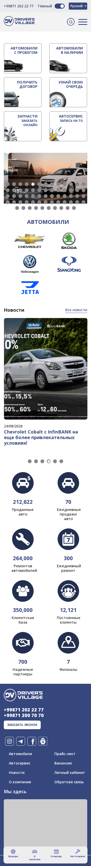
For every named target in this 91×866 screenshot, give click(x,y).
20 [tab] (46, 190)
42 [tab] (20, 202)
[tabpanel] (45, 178)
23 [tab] (64, 190)
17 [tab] (27, 190)
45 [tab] (39, 202)
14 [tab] (8, 190)
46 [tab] (46, 202)
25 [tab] (77, 190)
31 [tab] (33, 196)
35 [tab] (58, 196)
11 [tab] (71, 184)
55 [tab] (30, 208)
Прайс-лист (65, 753)
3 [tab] (20, 184)
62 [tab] (74, 208)
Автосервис (19, 763)
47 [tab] (52, 202)
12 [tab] (77, 184)
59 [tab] (55, 208)
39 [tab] (83, 196)
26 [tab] (83, 190)
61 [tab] (68, 208)
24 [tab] (71, 190)
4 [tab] (27, 184)
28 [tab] (14, 196)
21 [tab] (52, 190)
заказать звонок (22, 725)
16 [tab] (20, 190)
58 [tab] (49, 208)
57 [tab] (42, 208)
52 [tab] (83, 202)
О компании (20, 781)
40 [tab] (8, 202)
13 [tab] (83, 184)
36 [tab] (64, 196)
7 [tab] (46, 184)
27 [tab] (8, 196)
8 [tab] (52, 184)
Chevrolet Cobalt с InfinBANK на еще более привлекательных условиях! (41, 437)
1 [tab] (8, 184)
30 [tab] (27, 196)
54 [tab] (23, 208)
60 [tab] (61, 208)
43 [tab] (27, 202)
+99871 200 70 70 (24, 715)
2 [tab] (14, 184)
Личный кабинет (69, 772)
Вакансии (63, 763)
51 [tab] (77, 202)
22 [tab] (58, 190)
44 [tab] (33, 202)
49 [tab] (64, 202)
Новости (17, 772)
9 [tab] (58, 184)
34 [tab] (52, 196)
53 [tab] (17, 208)
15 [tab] (14, 190)
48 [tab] (58, 202)
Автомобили (20, 753)
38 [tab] (77, 196)
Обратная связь (69, 781)
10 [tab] (64, 184)
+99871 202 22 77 (18, 6)
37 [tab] (71, 196)
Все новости (76, 309)
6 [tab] (39, 184)
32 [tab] (39, 196)
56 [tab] (36, 208)
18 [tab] (33, 190)
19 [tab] (39, 190)
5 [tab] (33, 184)
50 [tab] (71, 202)
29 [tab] (20, 196)
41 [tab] (14, 202)
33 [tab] (46, 196)
